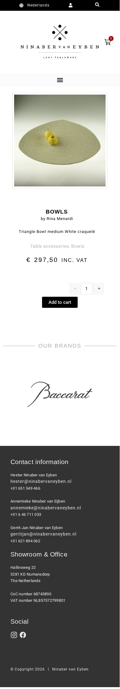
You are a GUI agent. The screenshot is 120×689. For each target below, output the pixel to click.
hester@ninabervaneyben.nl (41, 481)
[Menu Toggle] (60, 80)
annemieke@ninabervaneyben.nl (45, 507)
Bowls (77, 246)
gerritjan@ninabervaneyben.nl (43, 534)
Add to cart (59, 302)
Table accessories (49, 246)
